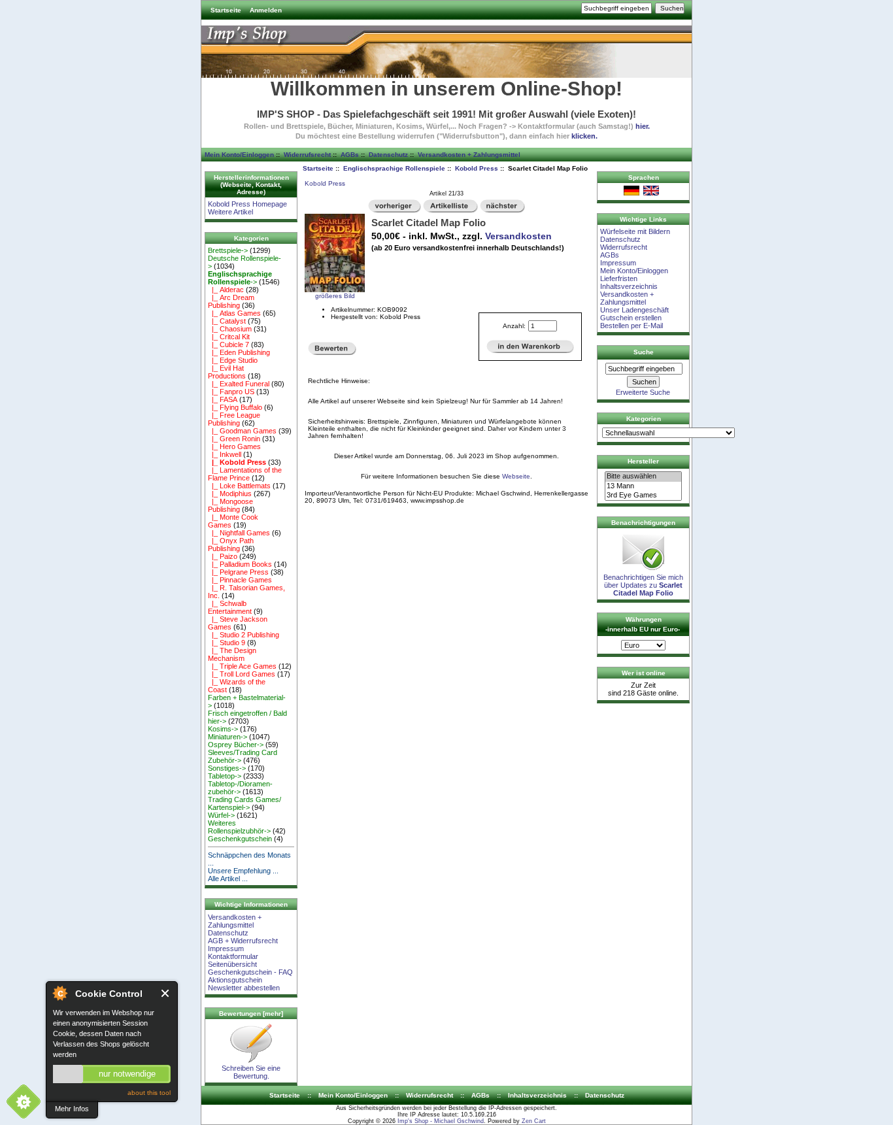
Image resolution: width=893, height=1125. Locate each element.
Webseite (516, 476)
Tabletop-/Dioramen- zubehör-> (240, 788)
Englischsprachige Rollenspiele (394, 168)
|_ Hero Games (234, 446)
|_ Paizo (222, 556)
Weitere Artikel (230, 212)
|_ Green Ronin (234, 439)
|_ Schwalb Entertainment (230, 607)
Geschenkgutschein (240, 839)
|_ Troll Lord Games (241, 674)
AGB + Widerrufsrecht (243, 941)
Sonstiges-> (227, 768)
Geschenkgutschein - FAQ (250, 972)
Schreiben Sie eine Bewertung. (251, 1072)
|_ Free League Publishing (234, 419)
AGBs (350, 154)
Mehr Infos (72, 1109)
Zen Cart (534, 1121)
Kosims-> (223, 729)
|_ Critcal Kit (229, 337)
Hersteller (643, 461)
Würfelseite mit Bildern (635, 231)
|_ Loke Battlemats (239, 486)
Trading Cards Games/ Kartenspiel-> (244, 803)
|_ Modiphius (230, 493)
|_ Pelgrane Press (238, 572)
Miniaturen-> (227, 737)
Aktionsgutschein (235, 980)
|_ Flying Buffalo (235, 407)
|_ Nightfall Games (239, 533)
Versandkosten (518, 236)
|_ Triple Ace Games (242, 666)
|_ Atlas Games (234, 313)
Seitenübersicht (232, 964)
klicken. (584, 136)
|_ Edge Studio (233, 360)
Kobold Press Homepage (247, 204)
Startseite (226, 10)
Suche (643, 352)
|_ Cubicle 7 (228, 344)
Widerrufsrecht (307, 154)
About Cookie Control (59, 993)
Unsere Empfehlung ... (243, 871)
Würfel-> (221, 815)
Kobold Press (476, 168)
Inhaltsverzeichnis (629, 286)
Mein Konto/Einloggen (239, 154)
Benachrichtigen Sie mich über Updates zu (643, 585)
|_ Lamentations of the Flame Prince (245, 474)
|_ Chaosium (230, 329)
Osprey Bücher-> (235, 744)
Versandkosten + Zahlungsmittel (469, 154)
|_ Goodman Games (242, 431)
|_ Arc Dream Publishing (231, 301)
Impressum (226, 948)
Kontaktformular (233, 956)
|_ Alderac (226, 290)
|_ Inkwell (224, 454)
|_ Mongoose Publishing (230, 505)
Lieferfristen (618, 278)
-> (240, 278)
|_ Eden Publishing (239, 352)
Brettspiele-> (228, 250)
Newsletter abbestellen (244, 988)
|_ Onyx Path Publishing (231, 544)
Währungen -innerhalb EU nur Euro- (642, 624)
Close (165, 993)
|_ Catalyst (227, 321)
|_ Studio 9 (226, 642)
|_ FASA (222, 399)
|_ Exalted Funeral (238, 384)
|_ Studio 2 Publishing (243, 635)
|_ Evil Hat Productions (227, 372)
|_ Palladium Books (240, 564)
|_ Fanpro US (231, 391)
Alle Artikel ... (228, 878)
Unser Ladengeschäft (634, 310)
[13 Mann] (643, 486)
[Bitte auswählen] (643, 476)
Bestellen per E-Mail (631, 325)
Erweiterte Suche (643, 392)
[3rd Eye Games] (643, 495)
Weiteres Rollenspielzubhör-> (239, 827)
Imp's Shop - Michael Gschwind (440, 1121)
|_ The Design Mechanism (232, 654)
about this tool (149, 1092)
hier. (642, 126)
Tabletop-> (224, 776)
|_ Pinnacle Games (240, 580)
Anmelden (266, 10)
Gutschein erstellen (631, 318)
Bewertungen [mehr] (251, 1013)
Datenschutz (388, 154)
